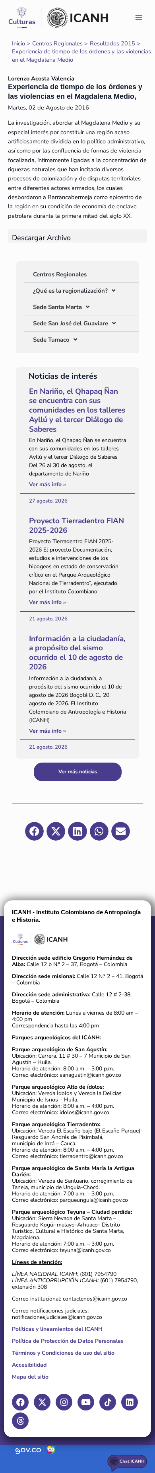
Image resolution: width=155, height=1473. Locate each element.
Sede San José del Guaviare (70, 323)
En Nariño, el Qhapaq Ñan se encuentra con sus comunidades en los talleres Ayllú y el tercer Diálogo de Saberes (77, 410)
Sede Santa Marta (57, 307)
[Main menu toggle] (138, 17)
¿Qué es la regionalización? (70, 291)
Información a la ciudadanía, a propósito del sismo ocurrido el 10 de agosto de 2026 (77, 653)
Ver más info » (47, 484)
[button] (34, 831)
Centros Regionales (60, 274)
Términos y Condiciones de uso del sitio (63, 1353)
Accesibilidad (29, 1365)
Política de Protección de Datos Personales (68, 1341)
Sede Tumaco (51, 340)
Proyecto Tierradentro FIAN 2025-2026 (76, 526)
